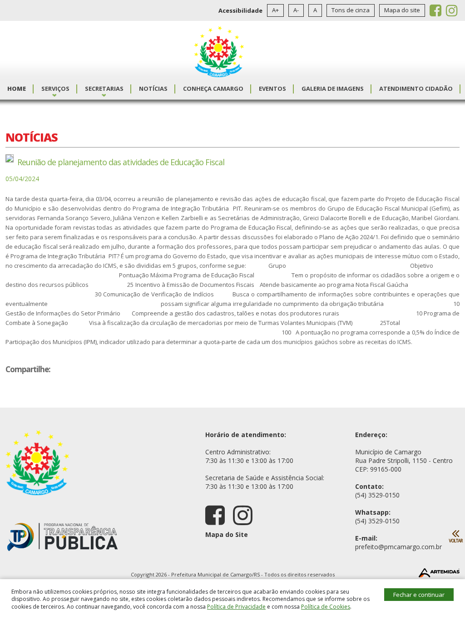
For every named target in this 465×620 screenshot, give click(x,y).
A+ (275, 10)
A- (296, 10)
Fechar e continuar (419, 594)
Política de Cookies (325, 606)
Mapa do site (402, 10)
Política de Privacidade (236, 606)
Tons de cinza (350, 10)
